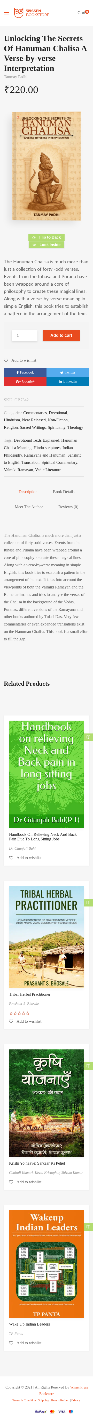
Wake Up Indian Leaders (29, 1324)
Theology (75, 427)
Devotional (58, 413)
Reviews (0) (68, 507)
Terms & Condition (24, 1400)
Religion (11, 427)
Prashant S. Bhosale (24, 1004)
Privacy (76, 1400)
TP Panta (16, 1334)
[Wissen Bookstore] (31, 13)
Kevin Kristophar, (48, 1173)
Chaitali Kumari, (22, 1173)
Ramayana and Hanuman (44, 455)
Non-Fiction (58, 420)
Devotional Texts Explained (36, 440)
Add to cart (61, 335)
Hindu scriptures (47, 448)
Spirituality (56, 427)
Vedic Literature (48, 470)
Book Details (63, 491)
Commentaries (35, 413)
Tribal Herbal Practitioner (29, 994)
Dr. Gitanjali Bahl (22, 848)
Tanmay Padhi (15, 77)
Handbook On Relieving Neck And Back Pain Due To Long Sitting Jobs (43, 836)
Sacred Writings (33, 427)
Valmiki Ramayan (18, 470)
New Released (34, 420)
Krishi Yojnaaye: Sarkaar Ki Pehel (37, 1163)
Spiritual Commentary (59, 462)
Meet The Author (29, 507)
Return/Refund (60, 1400)
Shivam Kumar (72, 1173)
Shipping (43, 1400)
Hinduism (12, 420)
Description (28, 491)
